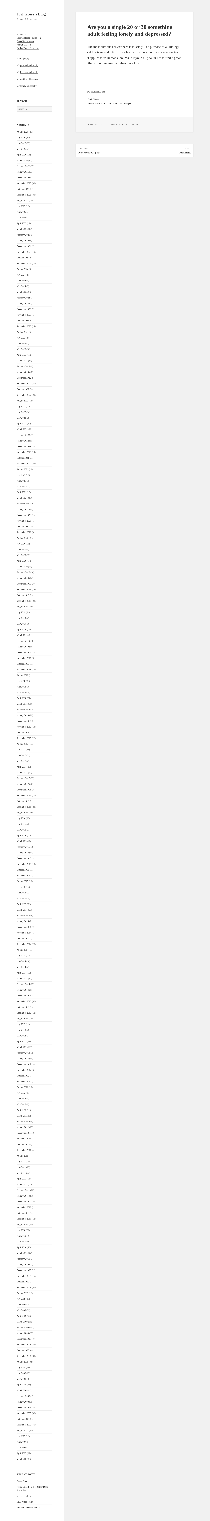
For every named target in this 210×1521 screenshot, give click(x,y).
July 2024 (21, 275)
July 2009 (21, 1299)
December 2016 (24, 789)
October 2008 (23, 1350)
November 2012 (24, 1070)
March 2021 (22, 498)
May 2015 (21, 898)
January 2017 (23, 784)
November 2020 (24, 521)
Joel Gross (115, 124)
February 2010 (23, 1259)
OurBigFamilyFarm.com (28, 48)
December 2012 (24, 1064)
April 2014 (21, 973)
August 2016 (22, 812)
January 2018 (23, 715)
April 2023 (21, 355)
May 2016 (21, 830)
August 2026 (22, 132)
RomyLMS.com (24, 44)
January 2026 (23, 172)
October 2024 (23, 257)
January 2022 (23, 440)
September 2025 (24, 195)
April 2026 (21, 154)
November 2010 (24, 1207)
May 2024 (21, 286)
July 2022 (21, 406)
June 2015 (21, 892)
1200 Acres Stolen (25, 1502)
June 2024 (21, 280)
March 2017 (22, 772)
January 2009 (23, 1333)
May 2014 (21, 967)
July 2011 (21, 1161)
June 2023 (21, 343)
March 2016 (22, 841)
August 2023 (22, 332)
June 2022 (21, 412)
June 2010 (21, 1236)
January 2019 (23, 646)
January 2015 (23, 921)
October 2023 (23, 320)
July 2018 (21, 681)
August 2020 (22, 538)
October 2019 (23, 595)
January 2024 (23, 303)
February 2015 (23, 915)
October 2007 (23, 1419)
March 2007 (22, 1459)
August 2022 (22, 400)
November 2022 (24, 383)
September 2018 (24, 669)
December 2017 (24, 721)
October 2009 (23, 1281)
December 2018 (24, 652)
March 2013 (22, 1047)
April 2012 (21, 1110)
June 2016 (21, 824)
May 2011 (21, 1173)
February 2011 (23, 1190)
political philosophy (29, 79)
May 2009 (21, 1310)
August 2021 (22, 469)
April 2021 (21, 492)
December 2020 (24, 515)
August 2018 (22, 675)
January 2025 (23, 240)
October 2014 (23, 938)
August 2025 (22, 200)
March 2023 (22, 360)
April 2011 (21, 1178)
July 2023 (21, 338)
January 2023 (23, 372)
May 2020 (21, 555)
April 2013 (21, 1041)
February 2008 (23, 1396)
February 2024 (23, 297)
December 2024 (24, 246)
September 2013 (24, 1013)
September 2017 (24, 738)
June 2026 (21, 143)
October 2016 (23, 801)
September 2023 (24, 326)
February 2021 (23, 503)
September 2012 (24, 1081)
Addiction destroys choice (28, 1507)
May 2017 (21, 761)
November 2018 (24, 658)
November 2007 (24, 1413)
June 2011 (21, 1167)
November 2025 (24, 183)
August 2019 (22, 606)
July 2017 (21, 749)
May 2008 (21, 1379)
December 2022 (24, 378)
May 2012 (21, 1104)
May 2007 (21, 1447)
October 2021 (23, 458)
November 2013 (24, 1001)
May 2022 (21, 418)
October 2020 (23, 526)
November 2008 (24, 1344)
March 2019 (22, 635)
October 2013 (23, 1007)
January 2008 (23, 1402)
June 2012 (21, 1098)
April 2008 (21, 1384)
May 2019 (21, 624)
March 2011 (22, 1184)
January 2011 (23, 1196)
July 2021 (21, 475)
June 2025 (21, 212)
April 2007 (21, 1453)
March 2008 (22, 1390)
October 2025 (23, 189)
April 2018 (21, 698)
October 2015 (23, 870)
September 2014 (24, 944)
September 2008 (24, 1356)
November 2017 (24, 727)
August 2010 (22, 1224)
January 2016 (23, 852)
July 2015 (21, 887)
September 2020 (24, 532)
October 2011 (23, 1144)
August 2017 (22, 744)
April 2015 (21, 904)
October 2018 (23, 664)
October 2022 (23, 389)
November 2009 (24, 1276)
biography (24, 58)
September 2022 (24, 395)
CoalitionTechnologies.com (29, 38)
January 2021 (23, 509)
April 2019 (21, 629)
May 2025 (21, 217)
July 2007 (21, 1436)
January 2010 (23, 1264)
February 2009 (23, 1327)
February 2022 (23, 435)
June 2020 (21, 549)
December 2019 (24, 584)
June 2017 (21, 755)
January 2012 (23, 1127)
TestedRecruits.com (25, 41)
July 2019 (21, 612)
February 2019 (23, 641)
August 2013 (22, 1018)
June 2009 (21, 1304)
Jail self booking (24, 1496)
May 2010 (21, 1241)
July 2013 (21, 1024)
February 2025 (23, 235)
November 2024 (24, 252)
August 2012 (22, 1087)
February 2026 (23, 166)
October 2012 (23, 1075)
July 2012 (21, 1093)
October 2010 (23, 1213)
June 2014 (21, 961)
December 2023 (24, 309)
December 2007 (24, 1407)
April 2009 (21, 1316)
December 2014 (24, 927)
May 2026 (21, 149)
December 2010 (24, 1201)
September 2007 (24, 1424)
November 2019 (24, 589)
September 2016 (24, 807)
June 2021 (21, 481)
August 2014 (22, 950)
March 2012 (22, 1116)
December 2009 (24, 1270)
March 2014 (22, 978)
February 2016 (23, 847)
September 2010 (24, 1219)
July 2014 (21, 955)
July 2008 (21, 1367)
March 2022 (22, 429)
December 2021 (24, 446)
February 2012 (23, 1121)
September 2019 (24, 601)
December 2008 (24, 1339)
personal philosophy (29, 65)
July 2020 (21, 543)
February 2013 (23, 1053)
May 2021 (21, 486)
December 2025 (24, 177)
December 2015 (24, 858)
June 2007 (21, 1442)
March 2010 (22, 1253)
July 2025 (21, 206)
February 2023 (23, 366)
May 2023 (21, 349)
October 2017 (23, 732)
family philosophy (28, 86)
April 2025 (21, 223)
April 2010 (21, 1247)
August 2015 (22, 881)
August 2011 (22, 1156)
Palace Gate (22, 1481)
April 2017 (21, 767)
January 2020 (23, 578)
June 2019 (21, 618)
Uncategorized (131, 124)
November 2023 (24, 315)
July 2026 (21, 137)
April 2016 (21, 835)
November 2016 (24, 795)
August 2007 (22, 1430)
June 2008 (21, 1373)
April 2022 (21, 423)
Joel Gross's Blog (31, 14)
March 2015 (22, 910)
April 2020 (21, 561)
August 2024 (22, 269)
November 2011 (24, 1138)
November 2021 (24, 452)
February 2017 (23, 778)
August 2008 (22, 1362)
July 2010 (21, 1230)
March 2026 (22, 160)
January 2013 (23, 1058)
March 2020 (22, 566)
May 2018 (21, 692)
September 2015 (24, 875)
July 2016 (21, 818)
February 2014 (23, 984)
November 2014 (24, 932)
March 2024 (22, 292)
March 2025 (22, 229)
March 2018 (22, 704)
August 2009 (22, 1293)
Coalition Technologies (120, 103)
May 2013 (21, 1035)
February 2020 (23, 572)
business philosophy (29, 72)
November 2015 (24, 864)
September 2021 (24, 463)
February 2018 (23, 709)
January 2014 (23, 990)
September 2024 (24, 263)
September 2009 (24, 1287)
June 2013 (21, 1030)
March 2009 (22, 1321)
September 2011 (24, 1150)
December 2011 (24, 1133)
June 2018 (21, 686)
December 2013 (24, 995)
